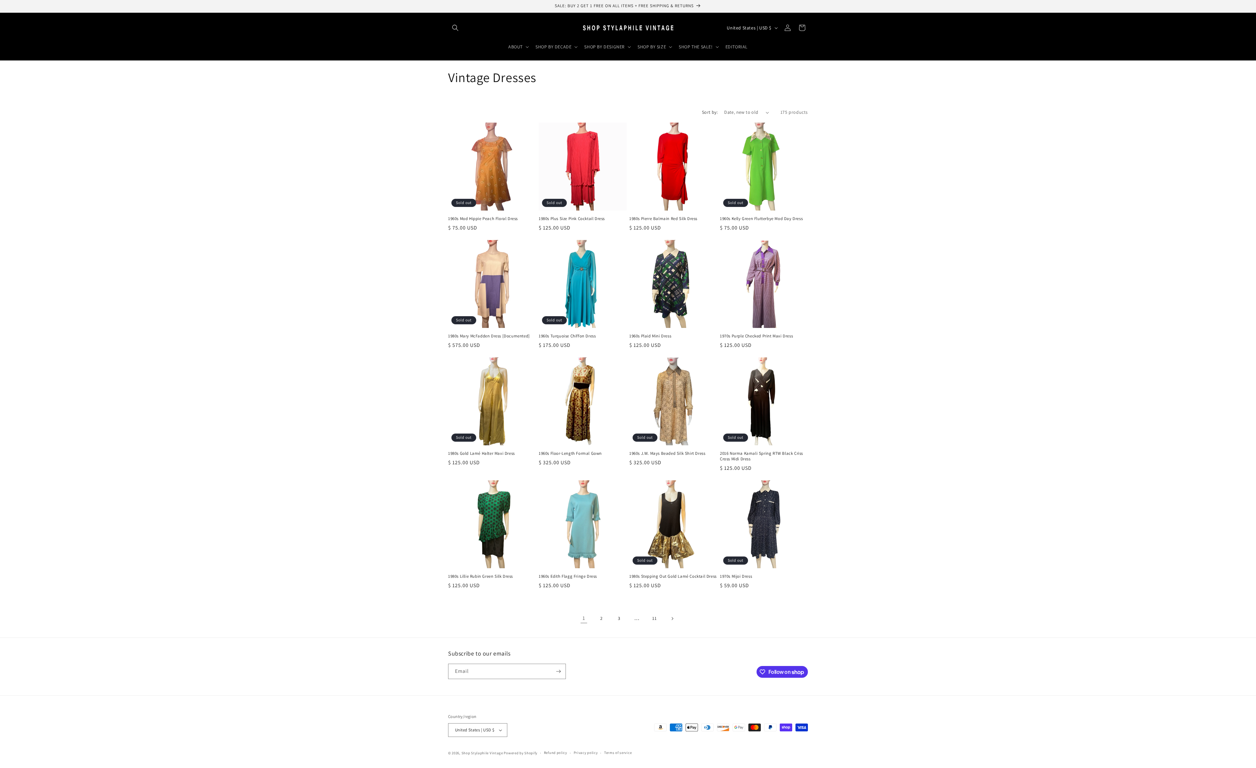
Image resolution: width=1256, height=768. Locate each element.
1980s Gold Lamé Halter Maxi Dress (481, 453)
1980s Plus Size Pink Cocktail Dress (572, 218)
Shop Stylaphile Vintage (482, 753)
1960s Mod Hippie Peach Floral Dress (483, 218)
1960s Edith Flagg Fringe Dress (568, 576)
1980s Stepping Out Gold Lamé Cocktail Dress (673, 576)
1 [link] (584, 618)
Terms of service (618, 752)
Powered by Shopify (520, 753)
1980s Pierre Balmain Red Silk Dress (663, 218)
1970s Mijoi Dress (736, 576)
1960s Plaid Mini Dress (650, 336)
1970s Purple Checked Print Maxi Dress (756, 336)
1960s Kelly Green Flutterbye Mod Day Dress (761, 218)
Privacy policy (586, 752)
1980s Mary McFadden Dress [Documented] (489, 336)
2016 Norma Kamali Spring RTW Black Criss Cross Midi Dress (761, 456)
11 (654, 618)
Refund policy (555, 752)
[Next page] (672, 618)
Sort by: (710, 112)
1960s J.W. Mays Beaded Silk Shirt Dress (667, 453)
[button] (455, 28)
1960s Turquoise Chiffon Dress (567, 336)
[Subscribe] (558, 671)
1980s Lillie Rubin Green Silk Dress (480, 576)
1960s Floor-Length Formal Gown (570, 453)
